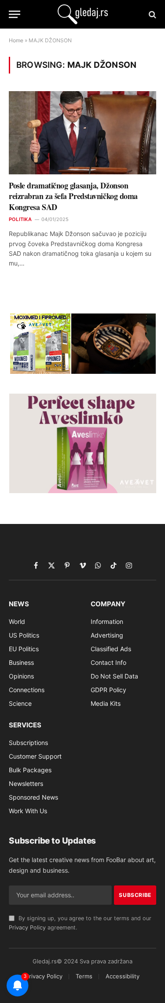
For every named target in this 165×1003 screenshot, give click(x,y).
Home (16, 40)
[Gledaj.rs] (83, 14)
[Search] (151, 14)
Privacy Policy (27, 927)
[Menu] (14, 14)
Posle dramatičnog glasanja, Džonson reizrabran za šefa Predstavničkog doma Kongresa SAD (73, 196)
